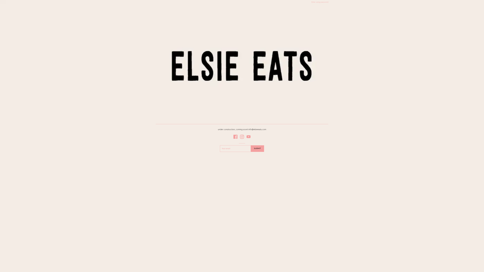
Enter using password (319, 2)
